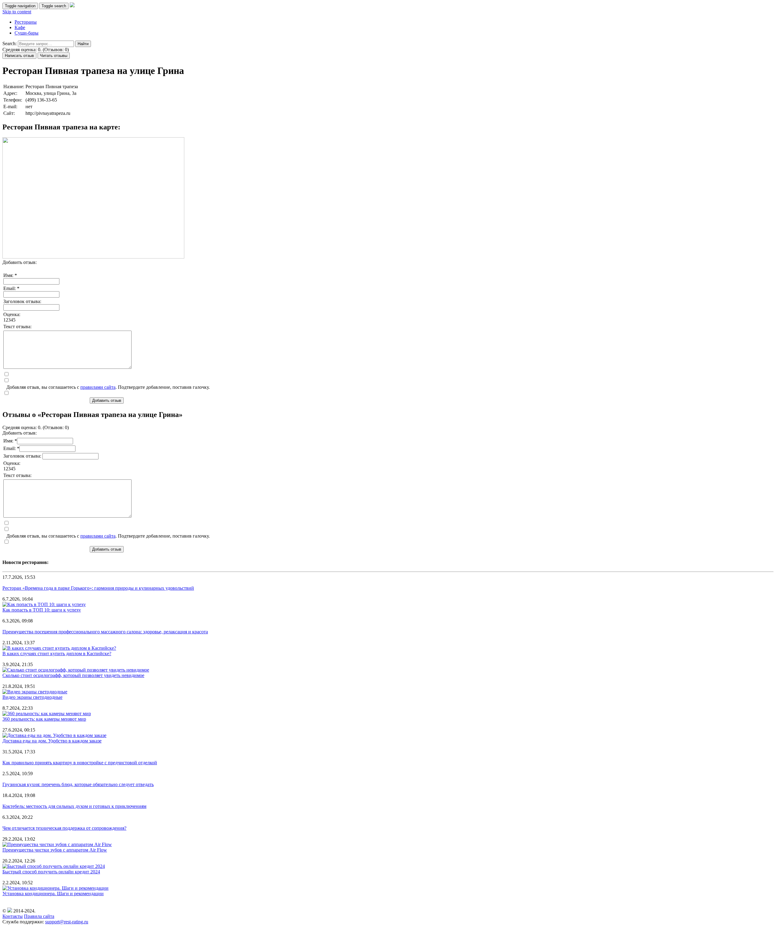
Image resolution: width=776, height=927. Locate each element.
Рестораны (26, 22)
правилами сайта (97, 387)
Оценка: (11, 314)
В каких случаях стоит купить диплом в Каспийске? (56, 653)
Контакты (12, 916)
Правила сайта (39, 916)
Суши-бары (26, 32)
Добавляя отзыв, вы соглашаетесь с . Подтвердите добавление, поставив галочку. (108, 387)
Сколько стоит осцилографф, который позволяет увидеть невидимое (73, 675)
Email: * (11, 288)
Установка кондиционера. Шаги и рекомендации (53, 893)
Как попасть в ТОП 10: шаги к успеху (41, 609)
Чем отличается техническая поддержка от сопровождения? (64, 828)
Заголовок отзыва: (22, 301)
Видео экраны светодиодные (32, 697)
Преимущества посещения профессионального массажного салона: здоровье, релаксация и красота (105, 631)
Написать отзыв (19, 55)
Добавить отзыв (106, 400)
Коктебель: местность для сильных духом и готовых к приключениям (74, 806)
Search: (9, 43)
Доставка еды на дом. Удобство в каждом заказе (52, 740)
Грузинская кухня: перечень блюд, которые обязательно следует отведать (78, 784)
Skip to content (16, 11)
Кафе (20, 27)
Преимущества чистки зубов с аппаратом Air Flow (54, 849)
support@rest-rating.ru (66, 921)
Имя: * (10, 275)
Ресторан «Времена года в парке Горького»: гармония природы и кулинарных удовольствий (98, 588)
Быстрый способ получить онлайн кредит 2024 (51, 871)
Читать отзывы (53, 55)
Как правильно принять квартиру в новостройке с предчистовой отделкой (79, 762)
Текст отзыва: (17, 326)
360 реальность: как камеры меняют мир (44, 719)
